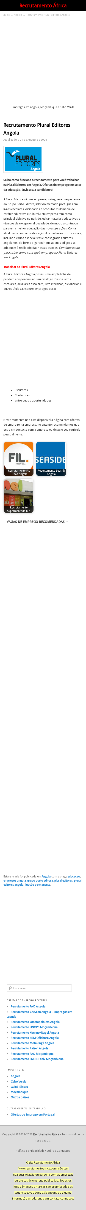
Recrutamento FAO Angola (28, 1006)
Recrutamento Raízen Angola (29, 1048)
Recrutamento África (43, 5)
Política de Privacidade (30, 1150)
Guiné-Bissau (19, 1086)
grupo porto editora (40, 880)
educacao (74, 876)
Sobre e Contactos (58, 1150)
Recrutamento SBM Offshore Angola (35, 1038)
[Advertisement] (43, 60)
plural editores (63, 880)
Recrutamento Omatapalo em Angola (35, 1022)
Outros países (20, 1097)
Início (6, 14)
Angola (18, 14)
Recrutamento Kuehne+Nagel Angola (35, 1032)
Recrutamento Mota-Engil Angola (32, 1043)
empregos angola (14, 880)
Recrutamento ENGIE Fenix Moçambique (37, 1059)
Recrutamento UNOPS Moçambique (34, 1027)
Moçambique (19, 1092)
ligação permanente (37, 884)
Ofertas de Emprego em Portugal (33, 1114)
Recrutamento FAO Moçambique (32, 1053)
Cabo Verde (18, 1081)
